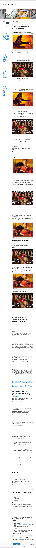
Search (4, 21)
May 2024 (4, 74)
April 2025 (4, 64)
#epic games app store (18, 381)
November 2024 (5, 68)
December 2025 (5, 56)
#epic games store (23, 382)
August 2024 (4, 71)
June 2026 (4, 51)
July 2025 (4, 61)
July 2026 (4, 50)
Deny (24, 544)
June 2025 (4, 62)
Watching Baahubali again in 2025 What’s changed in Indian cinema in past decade (20, 26)
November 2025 (5, 57)
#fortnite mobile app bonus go (21, 385)
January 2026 (4, 55)
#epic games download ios (25, 381)
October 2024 (4, 69)
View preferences (31, 544)
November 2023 (5, 80)
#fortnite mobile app (14, 385)
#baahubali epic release (26, 311)
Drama (15, 311)
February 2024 (5, 77)
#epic (29, 311)
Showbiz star (4, 101)
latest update (20, 402)
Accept (17, 544)
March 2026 (4, 53)
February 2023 (5, 86)
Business (4, 91)
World (3, 102)
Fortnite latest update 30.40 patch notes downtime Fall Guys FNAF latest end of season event (21, 393)
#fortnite (13, 384)
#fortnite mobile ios (27, 385)
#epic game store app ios (30, 380)
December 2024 (5, 67)
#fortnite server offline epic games (24, 386)
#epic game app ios (19, 380)
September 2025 (5, 59)
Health (3, 96)
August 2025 (4, 60)
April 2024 (4, 75)
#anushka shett (21, 311)
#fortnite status (16, 387)
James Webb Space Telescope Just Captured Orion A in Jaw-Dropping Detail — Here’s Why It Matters (6, 35)
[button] (34, 537)
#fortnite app (16, 384)
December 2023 (5, 79)
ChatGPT (4, 92)
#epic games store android (29, 382)
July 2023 (4, 83)
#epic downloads (14, 380)
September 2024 (5, 70)
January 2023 (4, 87)
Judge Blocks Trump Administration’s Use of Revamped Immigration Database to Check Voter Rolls (6, 31)
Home (3, 97)
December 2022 (5, 88)
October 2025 (4, 58)
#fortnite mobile (29, 384)
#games (19, 387)
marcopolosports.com (10, 5)
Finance (4, 95)
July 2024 (4, 72)
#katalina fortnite (22, 387)
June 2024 (4, 73)
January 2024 (4, 78)
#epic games (13, 381)
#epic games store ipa (29, 383)
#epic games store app (15, 383)
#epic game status (24, 380)
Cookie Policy (23, 546)
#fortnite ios (25, 384)
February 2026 (5, 54)
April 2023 (4, 84)
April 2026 (4, 52)
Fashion (4, 94)
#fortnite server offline (16, 386)
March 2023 (4, 85)
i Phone (4, 98)
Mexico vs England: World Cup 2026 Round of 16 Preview (6, 27)
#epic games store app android (22, 383)
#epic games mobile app (18, 382)
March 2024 (4, 76)
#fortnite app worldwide (21, 384)
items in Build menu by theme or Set (20, 524)
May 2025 (4, 63)
